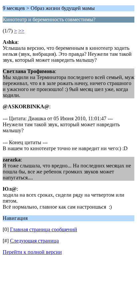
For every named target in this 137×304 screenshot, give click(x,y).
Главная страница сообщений (43, 229)
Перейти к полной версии (32, 252)
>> (21, 31)
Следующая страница (34, 241)
